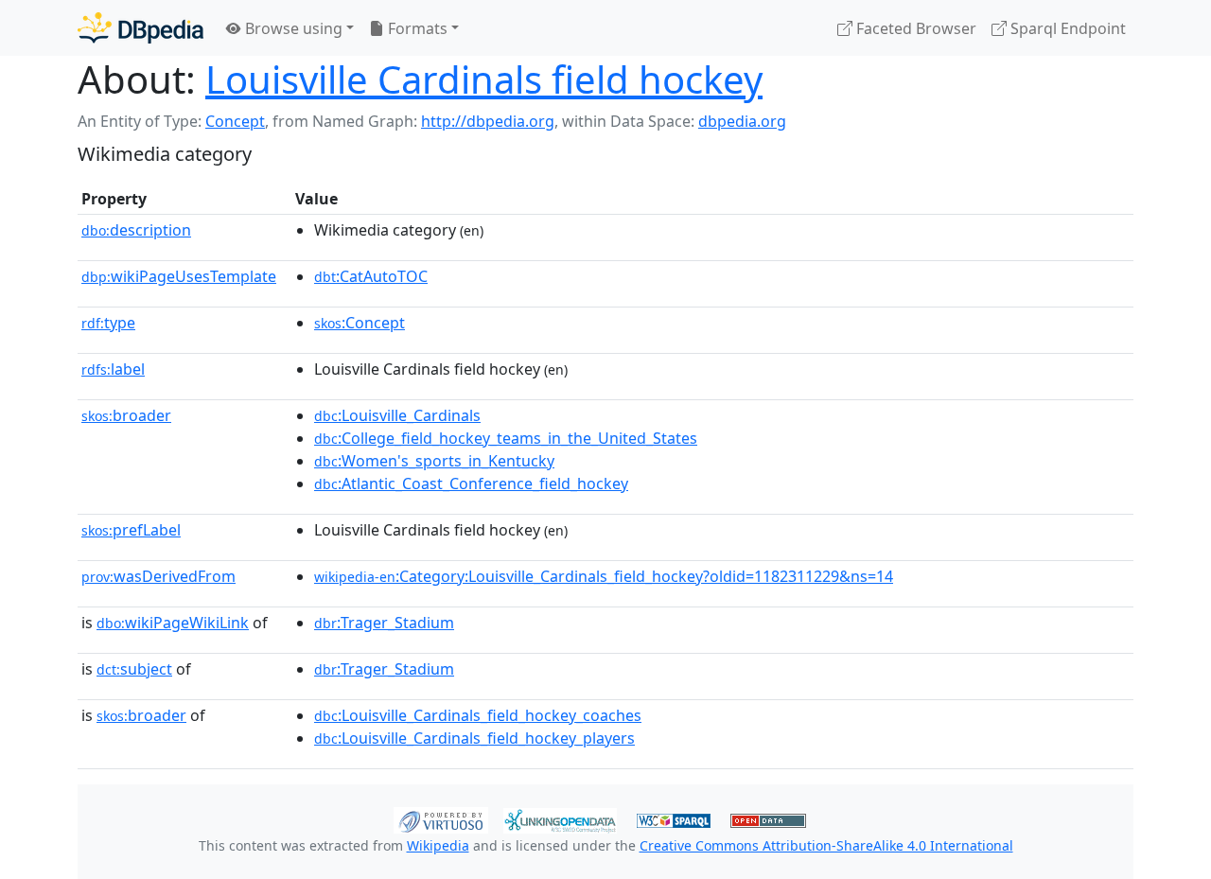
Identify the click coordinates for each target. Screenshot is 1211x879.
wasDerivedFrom (158, 576)
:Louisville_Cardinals (397, 415)
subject (134, 669)
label (113, 369)
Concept (235, 121)
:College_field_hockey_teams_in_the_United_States (505, 438)
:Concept (359, 322)
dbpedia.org (742, 121)
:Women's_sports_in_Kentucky (434, 460)
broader (126, 415)
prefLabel (131, 529)
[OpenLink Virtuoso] (441, 818)
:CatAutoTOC (371, 276)
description (136, 230)
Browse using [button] (291, 28)
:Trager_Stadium (384, 622)
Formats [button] (416, 28)
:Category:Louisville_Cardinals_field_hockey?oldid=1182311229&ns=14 (603, 576)
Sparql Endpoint (1066, 28)
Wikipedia (438, 845)
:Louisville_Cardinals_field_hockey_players (474, 738)
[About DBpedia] (140, 28)
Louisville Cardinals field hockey (484, 79)
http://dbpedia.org (487, 121)
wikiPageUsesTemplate (178, 276)
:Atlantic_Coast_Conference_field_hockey (471, 483)
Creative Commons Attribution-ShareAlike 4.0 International (826, 845)
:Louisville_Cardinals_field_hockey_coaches (477, 715)
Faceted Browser (914, 28)
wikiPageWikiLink (173, 622)
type (108, 322)
